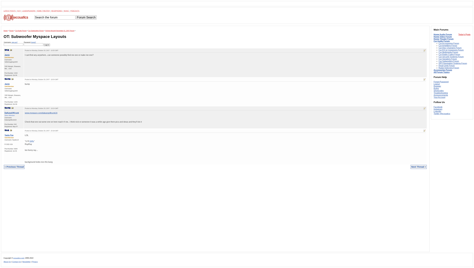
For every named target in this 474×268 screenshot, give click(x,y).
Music (66, 11)
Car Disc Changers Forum (450, 48)
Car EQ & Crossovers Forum (451, 50)
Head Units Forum (447, 66)
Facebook (438, 107)
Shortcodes (439, 91)
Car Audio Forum (442, 41)
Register (437, 86)
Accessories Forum (443, 70)
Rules (436, 88)
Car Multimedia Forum (448, 52)
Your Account (439, 97)
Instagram (438, 109)
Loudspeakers (28, 11)
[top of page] (5, 50)
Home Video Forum (443, 37)
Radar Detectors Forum (449, 68)
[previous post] (7, 79)
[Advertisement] (78, 212)
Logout (437, 84)
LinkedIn (437, 111)
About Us (7, 262)
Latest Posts (10, 11)
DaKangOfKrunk (12, 113)
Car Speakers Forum (448, 59)
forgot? (33, 42)
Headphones (56, 11)
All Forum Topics (442, 72)
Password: (30, 42)
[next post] (7, 50)
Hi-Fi (19, 11)
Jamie (7, 55)
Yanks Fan (9, 135)
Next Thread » (418, 167)
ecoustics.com (18, 258)
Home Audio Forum (443, 34)
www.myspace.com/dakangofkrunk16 (41, 113)
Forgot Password (441, 82)
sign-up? (15, 42)
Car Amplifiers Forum (448, 46)
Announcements (441, 95)
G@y (32, 141)
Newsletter (26, 262)
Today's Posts (464, 34)
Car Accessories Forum (449, 43)
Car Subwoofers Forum (449, 61)
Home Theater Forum (444, 39)
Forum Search (86, 17)
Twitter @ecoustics (442, 114)
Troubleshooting (441, 93)
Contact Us (16, 262)
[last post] (8, 50)
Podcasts (74, 11)
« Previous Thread (14, 167)
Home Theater (43, 11)
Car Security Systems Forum (451, 57)
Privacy (35, 262)
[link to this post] (11, 50)
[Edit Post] (424, 50)
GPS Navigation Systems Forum (453, 63)
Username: (11, 42)
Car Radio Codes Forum (449, 54)
